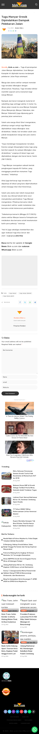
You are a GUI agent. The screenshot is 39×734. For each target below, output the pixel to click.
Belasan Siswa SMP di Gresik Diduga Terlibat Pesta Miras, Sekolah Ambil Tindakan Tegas (25, 487)
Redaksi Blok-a (19, 28)
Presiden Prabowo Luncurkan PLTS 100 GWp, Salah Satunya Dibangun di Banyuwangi (28, 619)
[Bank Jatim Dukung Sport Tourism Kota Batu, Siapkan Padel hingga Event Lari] (10, 637)
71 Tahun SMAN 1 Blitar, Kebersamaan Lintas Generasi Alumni (24, 511)
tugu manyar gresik (9, 296)
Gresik (4, 67)
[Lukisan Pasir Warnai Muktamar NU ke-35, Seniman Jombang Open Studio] (7, 501)
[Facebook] (9, 31)
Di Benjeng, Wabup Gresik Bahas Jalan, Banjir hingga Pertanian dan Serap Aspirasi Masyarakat (19, 547)
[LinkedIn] (17, 711)
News (5, 610)
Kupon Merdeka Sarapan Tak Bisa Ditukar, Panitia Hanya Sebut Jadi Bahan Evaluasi (24, 523)
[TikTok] (33, 711)
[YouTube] (21, 711)
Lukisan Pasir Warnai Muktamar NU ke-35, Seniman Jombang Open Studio (25, 499)
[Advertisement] (20, 271)
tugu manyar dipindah (26, 293)
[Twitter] (11, 31)
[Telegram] (15, 31)
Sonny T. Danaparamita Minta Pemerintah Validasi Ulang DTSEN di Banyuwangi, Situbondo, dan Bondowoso (19, 573)
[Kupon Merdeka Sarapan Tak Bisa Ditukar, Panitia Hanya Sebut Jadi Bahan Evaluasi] (7, 524)
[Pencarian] (36, 4)
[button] (35, 730)
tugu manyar (13, 293)
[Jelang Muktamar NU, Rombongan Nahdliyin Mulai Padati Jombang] (29, 637)
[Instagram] (13, 711)
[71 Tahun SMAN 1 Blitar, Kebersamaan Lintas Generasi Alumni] (7, 513)
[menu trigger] (4, 4)
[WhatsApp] (13, 31)
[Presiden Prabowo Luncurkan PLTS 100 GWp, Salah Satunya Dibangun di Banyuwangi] (29, 605)
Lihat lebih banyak (19, 320)
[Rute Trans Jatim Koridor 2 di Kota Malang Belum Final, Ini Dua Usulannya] (10, 605)
